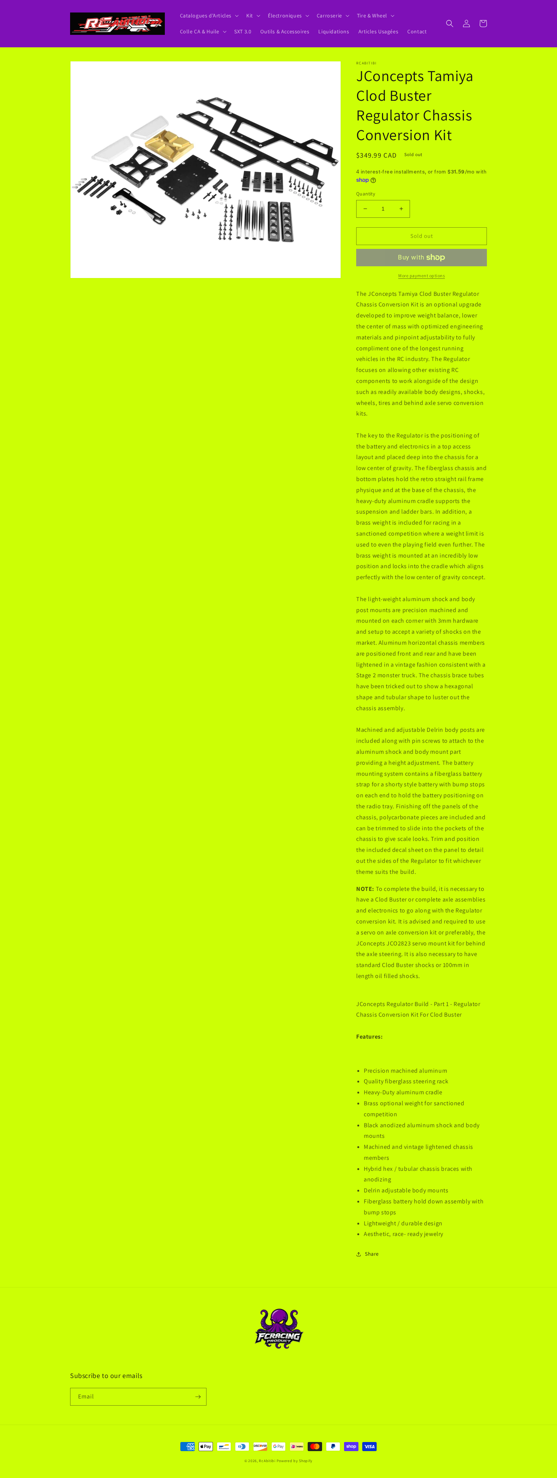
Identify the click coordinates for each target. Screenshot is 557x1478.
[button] (208, 15)
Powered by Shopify (295, 1460)
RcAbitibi (267, 1460)
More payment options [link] (421, 275)
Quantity (365, 194)
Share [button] (372, 1253)
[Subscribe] (197, 1397)
